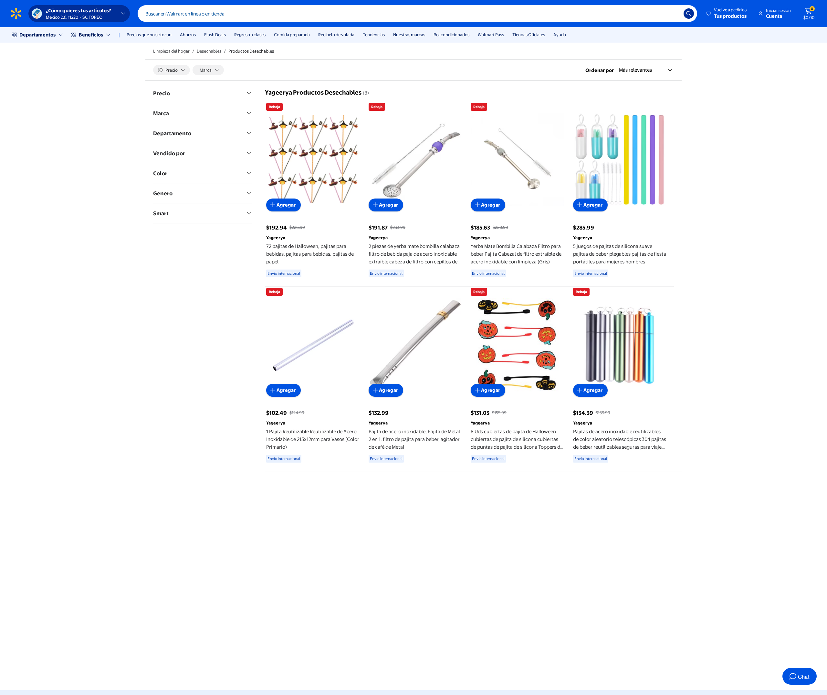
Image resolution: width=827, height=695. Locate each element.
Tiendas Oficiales (528, 34)
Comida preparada (292, 34)
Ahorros (188, 34)
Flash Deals (215, 34)
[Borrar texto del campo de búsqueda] (674, 13)
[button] (727, 13)
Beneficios (91, 35)
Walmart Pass (491, 34)
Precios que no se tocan (149, 34)
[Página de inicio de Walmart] (16, 13)
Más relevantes (635, 70)
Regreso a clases (250, 34)
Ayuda (559, 34)
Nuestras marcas (409, 34)
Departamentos (37, 35)
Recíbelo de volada (336, 34)
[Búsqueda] (689, 13)
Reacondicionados (451, 34)
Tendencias (374, 34)
